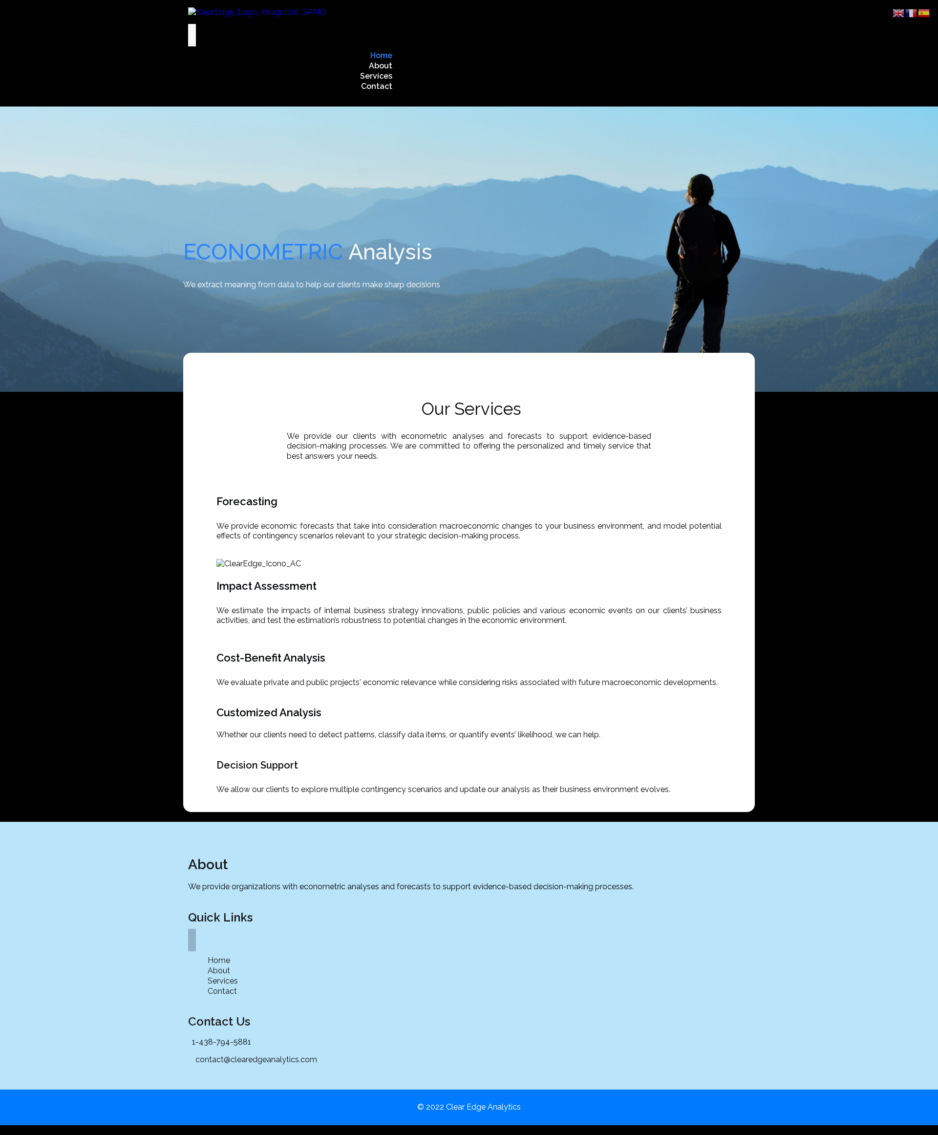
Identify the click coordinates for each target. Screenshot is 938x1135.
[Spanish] (924, 12)
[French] (911, 12)
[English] (899, 12)
